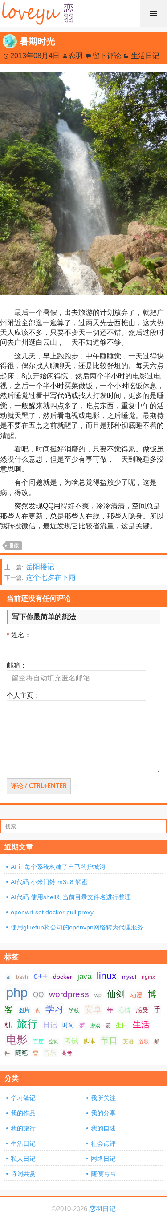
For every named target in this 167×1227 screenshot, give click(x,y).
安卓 (93, 1009)
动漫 (136, 994)
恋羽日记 (102, 1208)
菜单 (153, 13)
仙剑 (116, 994)
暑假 (14, 545)
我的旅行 (23, 1128)
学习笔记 (23, 1098)
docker (62, 976)
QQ (38, 994)
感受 (142, 1010)
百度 (38, 1041)
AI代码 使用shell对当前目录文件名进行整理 (71, 897)
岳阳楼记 (29, 567)
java (84, 976)
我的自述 (103, 1128)
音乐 (50, 1052)
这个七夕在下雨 (40, 577)
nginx (148, 977)
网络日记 (103, 1158)
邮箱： (17, 665)
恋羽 (76, 56)
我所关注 (103, 1098)
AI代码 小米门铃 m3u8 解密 (49, 881)
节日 (109, 1040)
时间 (68, 1025)
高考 (66, 1053)
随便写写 (103, 1173)
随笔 (21, 1052)
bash (22, 977)
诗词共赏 (23, 1173)
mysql (129, 977)
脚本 (89, 1041)
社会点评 (103, 1143)
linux (107, 975)
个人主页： (23, 695)
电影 (17, 1040)
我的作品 (23, 1113)
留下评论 (107, 56)
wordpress (69, 994)
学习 (54, 1009)
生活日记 (145, 56)
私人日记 (23, 1158)
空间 (54, 1041)
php (17, 992)
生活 (141, 1024)
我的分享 (103, 1113)
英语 (128, 1041)
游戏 (95, 1025)
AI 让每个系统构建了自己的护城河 (58, 866)
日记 (50, 1025)
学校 (74, 1010)
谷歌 (144, 1041)
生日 (121, 1025)
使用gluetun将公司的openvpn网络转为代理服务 (77, 927)
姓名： (19, 635)
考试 (71, 1041)
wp (98, 995)
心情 (124, 1010)
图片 (24, 1010)
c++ (40, 976)
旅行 (27, 1024)
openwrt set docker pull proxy (52, 912)
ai (8, 977)
